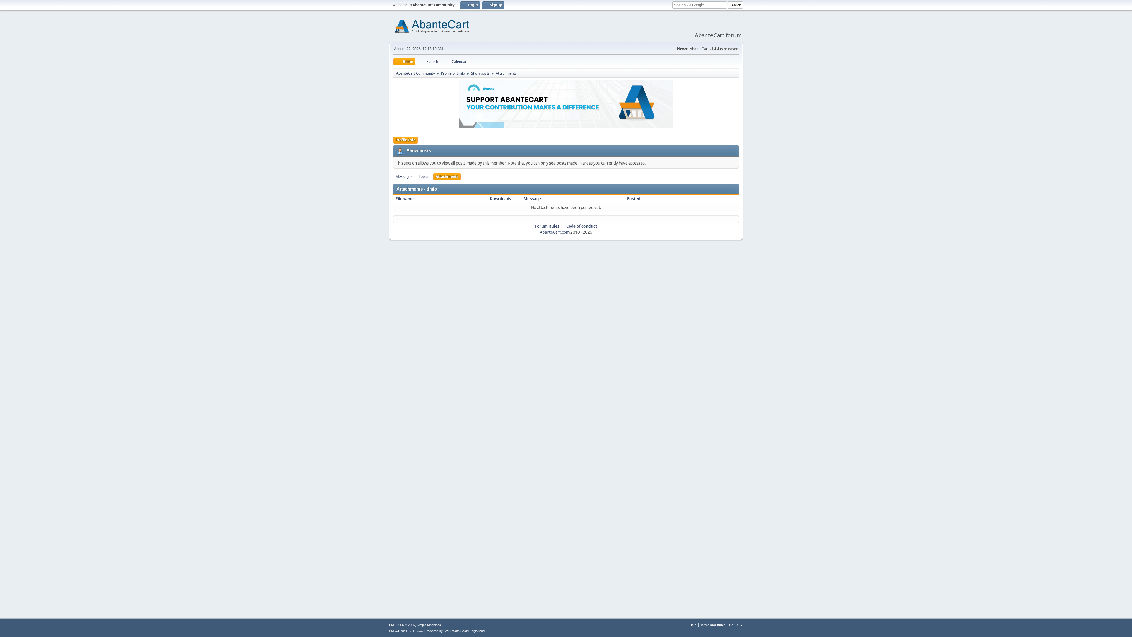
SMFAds (394, 631)
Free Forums (414, 631)
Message (532, 198)
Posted (633, 198)
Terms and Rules (712, 625)
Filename (405, 198)
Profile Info (405, 139)
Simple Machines (429, 625)
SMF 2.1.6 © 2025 (402, 625)
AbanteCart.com (555, 232)
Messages (404, 176)
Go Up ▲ (736, 625)
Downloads (500, 198)
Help (693, 625)
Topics (424, 176)
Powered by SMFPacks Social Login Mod (455, 631)
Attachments (447, 176)
